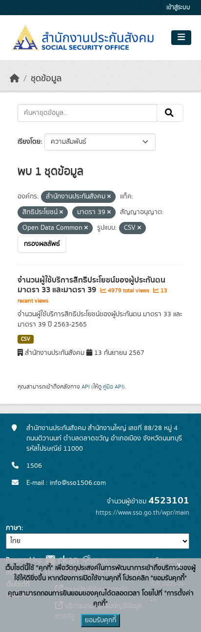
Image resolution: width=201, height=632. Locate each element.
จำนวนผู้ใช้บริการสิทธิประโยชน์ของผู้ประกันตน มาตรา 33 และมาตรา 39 (91, 285)
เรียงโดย (29, 142)
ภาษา (13, 528)
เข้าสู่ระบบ (178, 7)
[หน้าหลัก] (15, 78)
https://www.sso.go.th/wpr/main (142, 513)
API (85, 386)
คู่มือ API (113, 386)
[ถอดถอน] (109, 197)
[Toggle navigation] (181, 37)
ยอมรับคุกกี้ (100, 620)
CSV (25, 339)
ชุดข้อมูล (46, 78)
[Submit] (170, 113)
